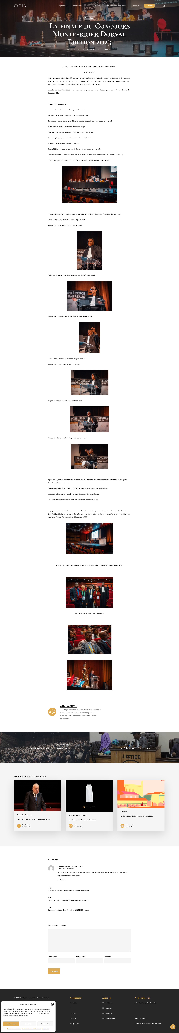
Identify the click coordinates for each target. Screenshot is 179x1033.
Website (107, 957)
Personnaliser (45, 1024)
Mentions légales (141, 1018)
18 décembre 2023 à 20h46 (65, 868)
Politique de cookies (14, 1029)
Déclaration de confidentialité (31, 1029)
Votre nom (52, 957)
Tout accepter (11, 1024)
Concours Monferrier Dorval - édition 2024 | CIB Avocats (68, 890)
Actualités (89, 18)
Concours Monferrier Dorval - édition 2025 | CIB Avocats (68, 910)
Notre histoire (107, 1003)
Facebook (73, 1003)
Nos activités (107, 1013)
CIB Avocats (74, 49)
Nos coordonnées (108, 1018)
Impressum (45, 1029)
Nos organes (107, 1008)
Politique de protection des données (148, 1024)
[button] (52, 1004)
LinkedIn (73, 1013)
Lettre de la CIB (81, 815)
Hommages (28, 815)
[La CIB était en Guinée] (134, 747)
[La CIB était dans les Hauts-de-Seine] (45, 747)
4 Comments (105, 49)
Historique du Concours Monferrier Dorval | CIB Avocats (68, 900)
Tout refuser (28, 1024)
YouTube (73, 1018)
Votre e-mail (81, 957)
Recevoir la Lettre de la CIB (146, 1003)
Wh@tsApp (74, 1024)
